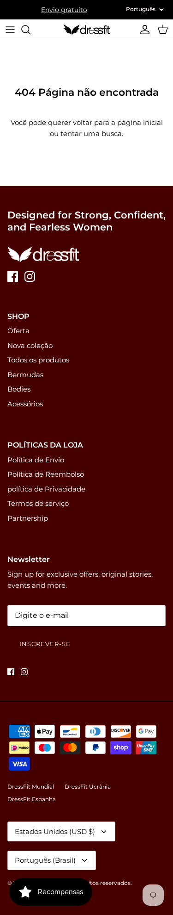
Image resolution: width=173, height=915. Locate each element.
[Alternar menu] (10, 29)
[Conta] (142, 29)
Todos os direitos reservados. (92, 882)
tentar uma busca (91, 133)
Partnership (27, 518)
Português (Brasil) (45, 860)
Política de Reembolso (45, 474)
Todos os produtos (38, 359)
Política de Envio (35, 459)
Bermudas (25, 374)
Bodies (18, 389)
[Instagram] (29, 276)
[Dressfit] (87, 30)
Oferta (18, 330)
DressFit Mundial (30, 786)
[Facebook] (12, 276)
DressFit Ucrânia (88, 786)
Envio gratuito (64, 10)
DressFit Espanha (31, 799)
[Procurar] (30, 29)
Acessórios (25, 403)
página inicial (140, 122)
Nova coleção (30, 345)
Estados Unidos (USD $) (55, 831)
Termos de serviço (38, 503)
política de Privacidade (46, 489)
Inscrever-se (45, 643)
